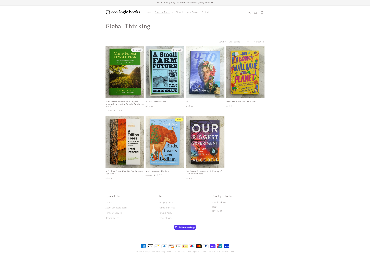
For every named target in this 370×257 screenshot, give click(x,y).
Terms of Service (114, 212)
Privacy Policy (165, 218)
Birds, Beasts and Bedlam (157, 171)
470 (187, 102)
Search (109, 202)
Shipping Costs (166, 202)
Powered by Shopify (164, 251)
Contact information (226, 251)
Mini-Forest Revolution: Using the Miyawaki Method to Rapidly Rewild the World (125, 104)
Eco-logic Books (149, 251)
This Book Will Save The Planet (241, 102)
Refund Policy (165, 212)
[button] (163, 12)
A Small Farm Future (156, 102)
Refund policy (112, 218)
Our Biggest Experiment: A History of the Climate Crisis (204, 172)
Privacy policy (193, 251)
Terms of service (208, 251)
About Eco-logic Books (117, 207)
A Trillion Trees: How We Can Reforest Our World (124, 172)
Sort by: (222, 41)
